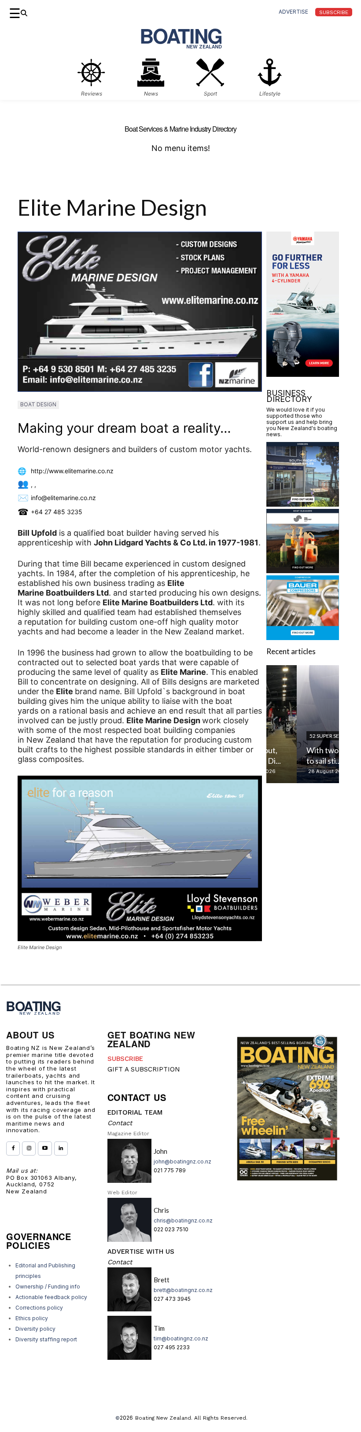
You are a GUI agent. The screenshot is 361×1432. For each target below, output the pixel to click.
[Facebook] (13, 1148)
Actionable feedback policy (51, 1297)
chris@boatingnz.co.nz (183, 1220)
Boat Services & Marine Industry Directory (180, 129)
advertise (293, 11)
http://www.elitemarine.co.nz (72, 471)
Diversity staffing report (46, 1339)
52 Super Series (299, 736)
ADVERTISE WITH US (140, 1251)
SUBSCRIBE (125, 1059)
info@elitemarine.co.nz (63, 497)
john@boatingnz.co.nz (182, 1161)
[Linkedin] (61, 1148)
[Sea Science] (302, 570)
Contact (119, 1123)
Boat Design (38, 404)
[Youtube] (45, 1148)
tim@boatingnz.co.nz (181, 1338)
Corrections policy (39, 1307)
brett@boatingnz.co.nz (183, 1290)
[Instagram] (29, 1148)
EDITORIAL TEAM (134, 1112)
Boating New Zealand (163, 1418)
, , (33, 484)
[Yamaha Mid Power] (302, 374)
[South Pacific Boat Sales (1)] (302, 503)
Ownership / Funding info (47, 1286)
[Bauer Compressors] (302, 637)
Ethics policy (31, 1318)
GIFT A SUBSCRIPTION (143, 1069)
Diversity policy (35, 1328)
